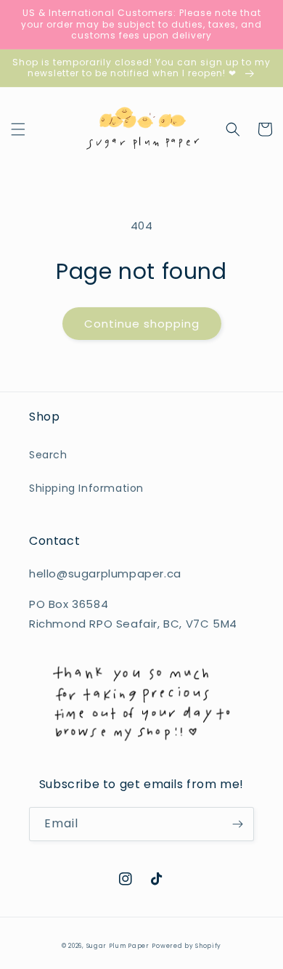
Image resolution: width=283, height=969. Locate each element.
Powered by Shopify (186, 945)
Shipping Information (86, 488)
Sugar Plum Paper (117, 945)
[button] (18, 129)
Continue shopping (142, 323)
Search (48, 454)
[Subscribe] (237, 824)
